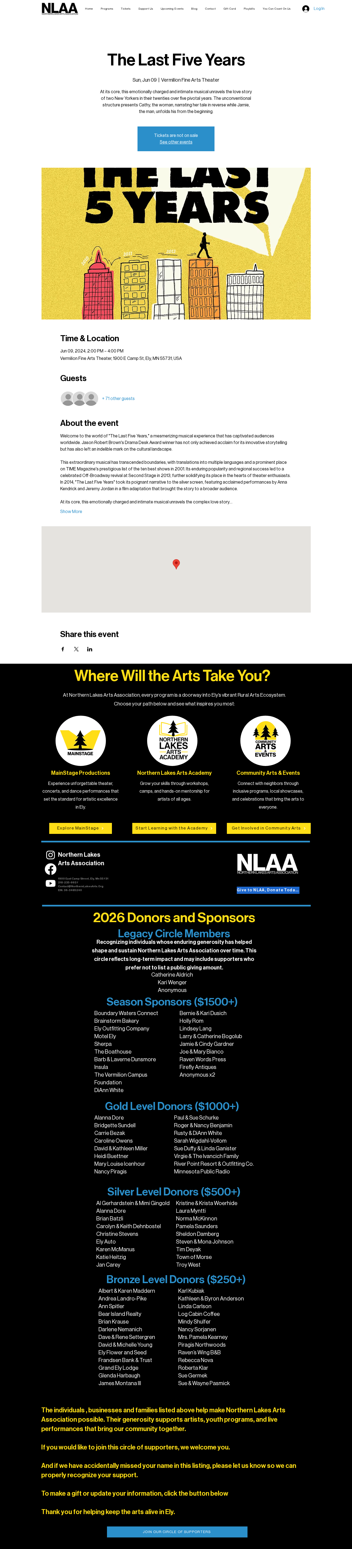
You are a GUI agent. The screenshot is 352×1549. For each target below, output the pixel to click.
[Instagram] (50, 855)
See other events (176, 142)
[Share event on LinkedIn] (89, 649)
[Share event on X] (76, 649)
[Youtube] (50, 883)
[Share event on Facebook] (62, 649)
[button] (125, 9)
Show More (71, 511)
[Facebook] (50, 869)
